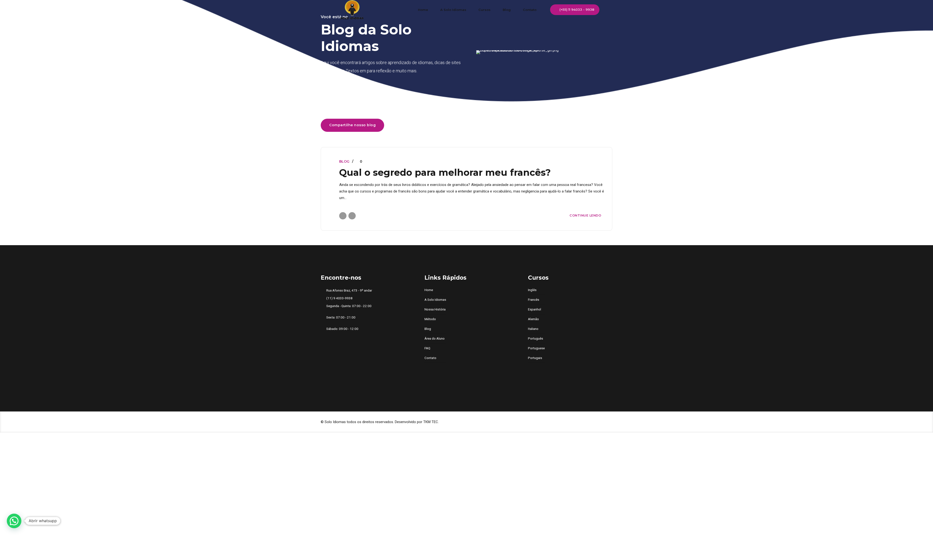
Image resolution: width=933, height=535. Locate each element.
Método (430, 319)
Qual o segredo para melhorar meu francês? (445, 172)
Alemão (533, 319)
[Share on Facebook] (342, 215)
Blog (507, 10)
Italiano (533, 329)
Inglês (532, 290)
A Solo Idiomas (453, 10)
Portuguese (536, 348)
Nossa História (435, 309)
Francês (533, 299)
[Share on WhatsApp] (352, 215)
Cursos (484, 10)
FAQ (427, 348)
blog (344, 161)
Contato (529, 10)
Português (535, 338)
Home (423, 10)
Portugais (535, 358)
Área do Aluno (434, 338)
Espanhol (534, 309)
